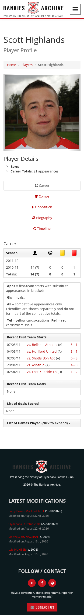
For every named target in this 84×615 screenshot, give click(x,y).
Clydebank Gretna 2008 (24, 524)
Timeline (43, 228)
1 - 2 (74, 372)
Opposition (43, 207)
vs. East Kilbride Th (42, 372)
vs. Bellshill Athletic (42, 344)
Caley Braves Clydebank (26, 511)
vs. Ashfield (36, 365)
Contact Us (44, 607)
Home (11, 64)
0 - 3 (74, 358)
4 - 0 (74, 365)
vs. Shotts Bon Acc (41, 358)
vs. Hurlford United (42, 351)
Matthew (23, 537)
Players (27, 64)
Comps (43, 196)
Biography (43, 218)
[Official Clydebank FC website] (52, 583)
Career (43, 185)
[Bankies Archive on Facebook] (42, 583)
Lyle (17, 550)
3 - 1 (74, 344)
